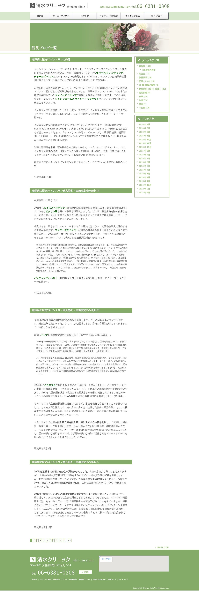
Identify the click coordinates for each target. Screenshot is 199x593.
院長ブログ (112, 579)
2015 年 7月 (144, 158)
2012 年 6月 (144, 189)
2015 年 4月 (144, 170)
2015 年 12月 (145, 139)
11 (65, 540)
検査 (141, 104)
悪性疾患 (143, 92)
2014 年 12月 (145, 185)
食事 (141, 96)
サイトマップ (123, 579)
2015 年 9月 (144, 151)
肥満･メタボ (144, 81)
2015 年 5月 (144, 166)
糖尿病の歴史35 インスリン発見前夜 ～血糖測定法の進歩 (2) (66, 310)
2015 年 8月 (144, 154)
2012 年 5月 (144, 192)
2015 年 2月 (144, 177)
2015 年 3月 (144, 173)
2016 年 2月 (144, 132)
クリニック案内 (45, 579)
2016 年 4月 (144, 124)
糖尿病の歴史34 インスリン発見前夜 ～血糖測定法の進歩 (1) (66, 462)
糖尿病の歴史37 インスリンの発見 (51, 59)
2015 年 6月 (144, 162)
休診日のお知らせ (99, 579)
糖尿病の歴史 (149, 70)
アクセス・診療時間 (69, 579)
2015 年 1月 (144, 181)
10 (60, 540)
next (69, 540)
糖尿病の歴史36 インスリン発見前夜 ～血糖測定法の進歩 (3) (66, 190)
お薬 (141, 100)
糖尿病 (142, 66)
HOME (34, 579)
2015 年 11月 (145, 143)
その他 (142, 108)
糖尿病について (85, 579)
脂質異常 (143, 77)
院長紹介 (56, 579)
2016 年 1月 (144, 136)
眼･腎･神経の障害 (147, 85)
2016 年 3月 (144, 128)
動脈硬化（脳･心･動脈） (150, 89)
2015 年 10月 (145, 147)
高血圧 (142, 74)
